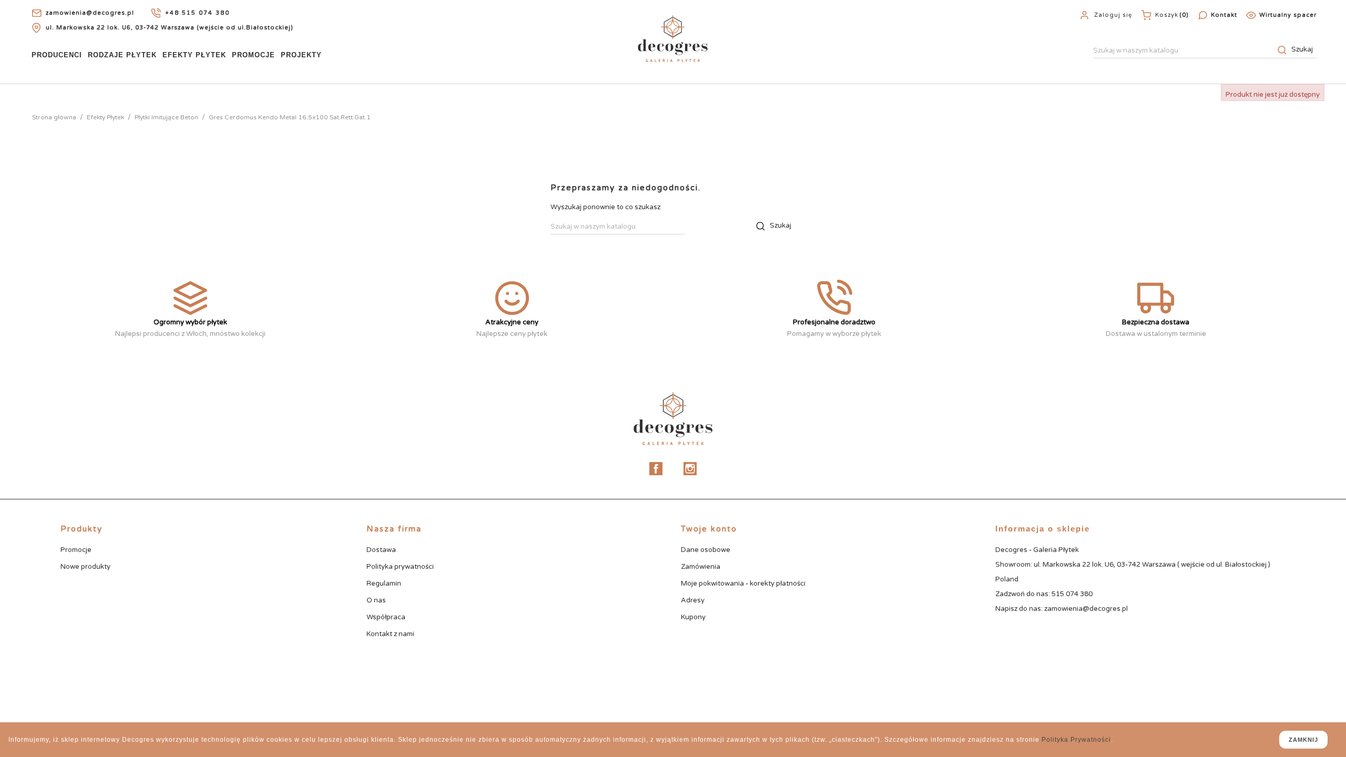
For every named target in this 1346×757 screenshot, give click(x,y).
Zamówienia (700, 566)
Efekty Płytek (194, 55)
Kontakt (1224, 15)
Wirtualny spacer (1288, 15)
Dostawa (381, 550)
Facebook (655, 468)
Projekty (301, 55)
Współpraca (385, 617)
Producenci (57, 55)
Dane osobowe (705, 550)
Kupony (693, 617)
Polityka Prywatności (1076, 739)
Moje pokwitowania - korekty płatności (743, 583)
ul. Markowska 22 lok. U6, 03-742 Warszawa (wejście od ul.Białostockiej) (169, 27)
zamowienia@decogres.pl (90, 12)
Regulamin (383, 583)
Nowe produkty (85, 566)
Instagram (690, 468)
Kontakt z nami (390, 634)
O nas (376, 600)
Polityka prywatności (400, 566)
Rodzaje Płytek (122, 55)
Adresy (693, 600)
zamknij (1303, 739)
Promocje (253, 55)
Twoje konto (709, 529)
